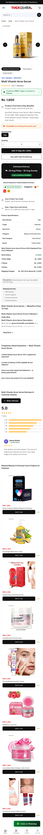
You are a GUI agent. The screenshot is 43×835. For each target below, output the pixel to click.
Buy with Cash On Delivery (21, 157)
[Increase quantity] (39, 144)
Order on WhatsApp (29, 824)
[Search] (39, 15)
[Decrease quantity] (3, 144)
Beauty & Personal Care (11, 69)
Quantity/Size (6, 132)
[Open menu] (3, 8)
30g (4, 135)
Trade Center (7, 73)
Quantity (4, 140)
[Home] (21, 8)
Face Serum (27, 69)
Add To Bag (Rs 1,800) (21, 151)
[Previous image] (5, 45)
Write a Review (12, 401)
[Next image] (38, 45)
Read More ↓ (8, 332)
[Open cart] (39, 8)
